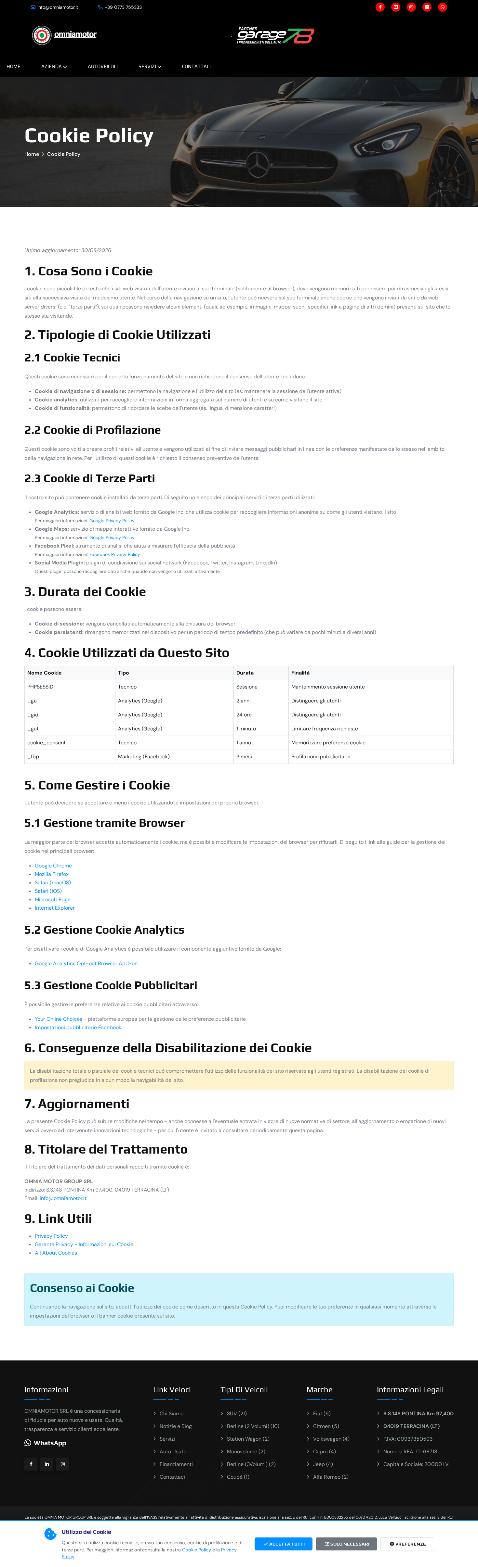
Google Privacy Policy (112, 521)
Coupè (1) (238, 1476)
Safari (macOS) (53, 882)
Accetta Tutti (286, 1544)
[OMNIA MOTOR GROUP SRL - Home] (65, 35)
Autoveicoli (103, 66)
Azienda (51, 66)
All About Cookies (56, 1252)
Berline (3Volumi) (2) (251, 1464)
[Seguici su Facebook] (30, 1464)
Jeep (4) (323, 1464)
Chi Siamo (171, 1413)
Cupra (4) (324, 1451)
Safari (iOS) (48, 891)
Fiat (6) (322, 1413)
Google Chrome (53, 865)
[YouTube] (395, 7)
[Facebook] (380, 7)
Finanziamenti (176, 1464)
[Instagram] (411, 7)
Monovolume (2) (246, 1451)
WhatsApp (50, 1443)
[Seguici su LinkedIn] (46, 1464)
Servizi (147, 66)
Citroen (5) (326, 1426)
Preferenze (410, 1544)
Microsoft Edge (53, 899)
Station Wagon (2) (248, 1438)
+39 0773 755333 (123, 7)
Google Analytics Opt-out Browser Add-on (86, 963)
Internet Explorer (55, 907)
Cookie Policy (196, 1550)
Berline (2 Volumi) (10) (253, 1426)
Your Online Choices (58, 1019)
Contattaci (196, 66)
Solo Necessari (349, 1544)
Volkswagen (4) (331, 1438)
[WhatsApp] (442, 7)
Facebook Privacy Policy (114, 554)
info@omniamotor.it (57, 7)
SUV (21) (237, 1413)
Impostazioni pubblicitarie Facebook (78, 1027)
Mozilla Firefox (52, 874)
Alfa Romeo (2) (331, 1476)
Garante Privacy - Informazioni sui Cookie (84, 1244)
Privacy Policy (51, 1235)
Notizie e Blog (176, 1426)
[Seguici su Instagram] (62, 1464)
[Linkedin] (427, 7)
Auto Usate (173, 1451)
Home (13, 66)
